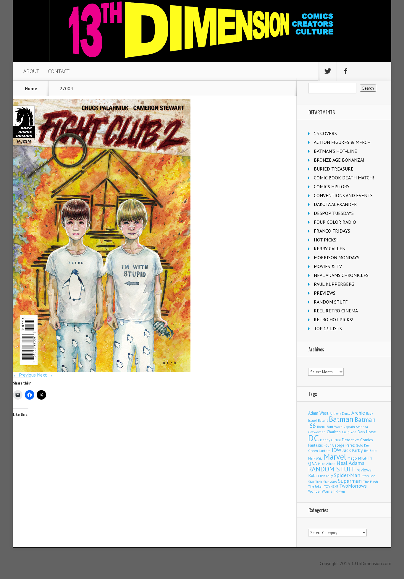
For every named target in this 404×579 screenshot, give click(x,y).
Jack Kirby (352, 450)
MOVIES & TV (328, 266)
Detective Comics (357, 439)
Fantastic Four (319, 445)
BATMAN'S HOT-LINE (335, 151)
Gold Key (362, 445)
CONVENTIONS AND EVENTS (343, 195)
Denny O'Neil (330, 440)
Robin (313, 475)
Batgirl (323, 420)
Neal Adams (350, 463)
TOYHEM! (331, 486)
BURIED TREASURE (333, 169)
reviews (364, 470)
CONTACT (59, 71)
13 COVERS (325, 133)
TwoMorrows (353, 486)
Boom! (321, 427)
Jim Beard (370, 451)
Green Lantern (319, 450)
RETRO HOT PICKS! (333, 319)
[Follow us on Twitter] (328, 71)
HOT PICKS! (325, 240)
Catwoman (317, 432)
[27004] (101, 370)
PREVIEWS (324, 293)
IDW (336, 450)
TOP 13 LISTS (328, 328)
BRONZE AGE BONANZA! (339, 160)
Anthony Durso (340, 413)
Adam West (318, 413)
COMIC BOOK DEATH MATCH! (344, 178)
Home (31, 88)
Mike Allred (326, 463)
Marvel (335, 457)
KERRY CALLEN (329, 249)
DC (313, 438)
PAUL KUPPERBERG (334, 284)
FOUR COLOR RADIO (335, 222)
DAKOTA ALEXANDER (335, 204)
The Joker (315, 486)
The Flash (370, 481)
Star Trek (315, 481)
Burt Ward (334, 426)
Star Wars (330, 482)
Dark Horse (367, 431)
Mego (352, 458)
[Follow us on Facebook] (346, 71)
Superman (350, 480)
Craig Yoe (349, 432)
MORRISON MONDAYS (336, 257)
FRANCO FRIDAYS (332, 231)
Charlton (334, 431)
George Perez (343, 445)
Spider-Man (347, 475)
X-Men (340, 491)
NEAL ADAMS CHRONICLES (341, 275)
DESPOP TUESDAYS (334, 213)
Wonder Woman (321, 491)
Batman (341, 419)
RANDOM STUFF (331, 302)
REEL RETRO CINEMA (336, 311)
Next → (45, 375)
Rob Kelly (326, 476)
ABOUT (31, 71)
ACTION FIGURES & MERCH (342, 142)
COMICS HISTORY (332, 186)
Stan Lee (368, 475)
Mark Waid (315, 458)
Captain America (356, 426)
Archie (358, 413)
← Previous (24, 375)
